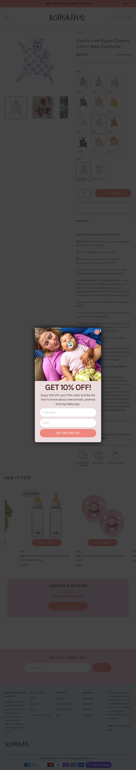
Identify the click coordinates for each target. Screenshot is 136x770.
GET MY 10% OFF (68, 433)
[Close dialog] (97, 331)
